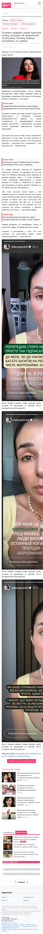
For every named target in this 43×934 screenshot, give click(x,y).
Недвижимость (28, 897)
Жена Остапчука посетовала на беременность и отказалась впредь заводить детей (28, 776)
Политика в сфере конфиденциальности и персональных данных (20, 929)
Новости (23, 28)
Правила (22, 924)
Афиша (4, 897)
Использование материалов (29, 926)
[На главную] (26, 8)
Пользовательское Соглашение (10, 928)
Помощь (16, 924)
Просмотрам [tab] (21, 832)
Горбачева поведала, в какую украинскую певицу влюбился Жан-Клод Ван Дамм (26, 854)
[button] (21, 882)
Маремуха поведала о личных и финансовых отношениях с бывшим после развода (28, 801)
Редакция (14, 923)
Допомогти (19, 3)
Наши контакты (6, 923)
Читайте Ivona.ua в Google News (21, 761)
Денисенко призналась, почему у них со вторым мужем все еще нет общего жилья (28, 813)
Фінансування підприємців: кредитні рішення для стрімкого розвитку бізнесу (26, 839)
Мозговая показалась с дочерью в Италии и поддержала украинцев (26, 787)
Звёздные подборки (10, 24)
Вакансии (4, 931)
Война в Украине (17, 20)
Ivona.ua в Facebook (7, 924)
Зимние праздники (28, 24)
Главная (5, 28)
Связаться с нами (30, 924)
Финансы (26, 900)
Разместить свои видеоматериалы (11, 926)
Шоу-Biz (14, 28)
